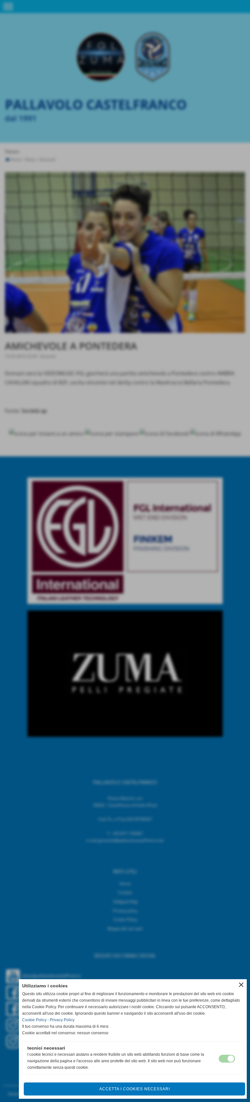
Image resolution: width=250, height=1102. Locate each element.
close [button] (241, 985)
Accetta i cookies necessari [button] (134, 1089)
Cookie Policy (34, 1020)
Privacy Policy (62, 1020)
